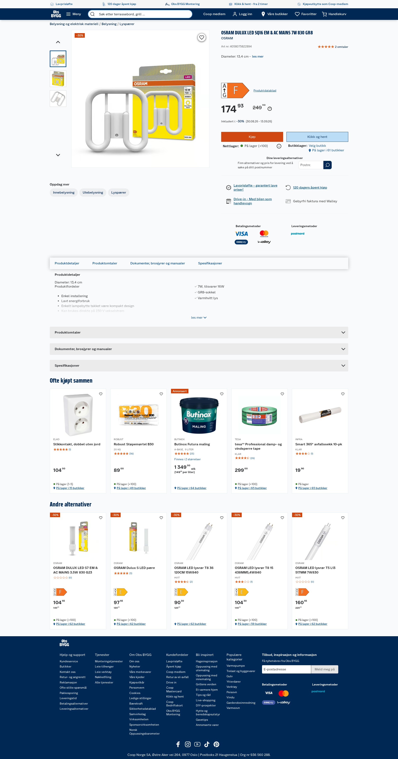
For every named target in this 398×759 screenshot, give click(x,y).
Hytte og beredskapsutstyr (208, 712)
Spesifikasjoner (210, 263)
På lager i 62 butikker (70, 623)
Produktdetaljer (67, 263)
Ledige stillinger (140, 698)
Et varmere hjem (207, 689)
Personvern (136, 687)
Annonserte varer (207, 724)
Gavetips (202, 719)
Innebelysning (63, 192)
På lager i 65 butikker (252, 488)
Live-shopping (205, 700)
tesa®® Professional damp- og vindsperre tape (258, 446)
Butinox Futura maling (192, 444)
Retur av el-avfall (177, 677)
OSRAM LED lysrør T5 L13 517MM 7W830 (315, 570)
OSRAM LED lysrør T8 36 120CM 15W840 (194, 570)
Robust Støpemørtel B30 (134, 444)
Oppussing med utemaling (206, 668)
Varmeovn (233, 708)
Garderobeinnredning (241, 702)
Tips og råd (203, 694)
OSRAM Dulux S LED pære (134, 568)
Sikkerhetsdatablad (142, 708)
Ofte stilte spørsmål (73, 687)
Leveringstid (68, 698)
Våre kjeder (136, 677)
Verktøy (232, 686)
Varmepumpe (236, 665)
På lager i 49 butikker (131, 488)
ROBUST (118, 439)
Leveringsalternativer (74, 708)
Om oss (134, 661)
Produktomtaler (104, 263)
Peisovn (232, 692)
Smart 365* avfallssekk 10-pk (318, 444)
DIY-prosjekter (206, 705)
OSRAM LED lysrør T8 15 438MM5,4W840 (254, 570)
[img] (78, 449)
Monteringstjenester (109, 661)
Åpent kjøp (173, 666)
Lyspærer (127, 24)
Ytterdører (234, 681)
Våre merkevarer (140, 671)
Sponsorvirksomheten (144, 724)
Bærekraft (136, 703)
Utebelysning (93, 192)
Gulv (230, 676)
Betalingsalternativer (74, 703)
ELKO (56, 439)
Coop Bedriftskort (174, 703)
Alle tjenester (104, 682)
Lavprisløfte (174, 661)
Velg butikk (317, 146)
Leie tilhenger (104, 666)
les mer (257, 56)
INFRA (298, 439)
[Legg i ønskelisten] (202, 37)
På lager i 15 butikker (70, 488)
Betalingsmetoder (248, 226)
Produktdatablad (265, 90)
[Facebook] (178, 744)
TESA (238, 439)
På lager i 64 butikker (191, 488)
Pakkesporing (69, 693)
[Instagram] (188, 744)
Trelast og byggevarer (241, 671)
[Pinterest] (216, 744)
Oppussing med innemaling (206, 677)
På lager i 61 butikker (328, 150)
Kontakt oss (67, 671)
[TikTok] (207, 744)
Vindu (230, 697)
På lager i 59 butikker (252, 623)
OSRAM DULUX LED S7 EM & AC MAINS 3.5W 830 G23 (75, 570)
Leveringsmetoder (304, 226)
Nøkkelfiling (103, 677)
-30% (240, 121)
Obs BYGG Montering (173, 712)
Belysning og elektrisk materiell (74, 24)
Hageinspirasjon (206, 661)
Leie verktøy (103, 671)
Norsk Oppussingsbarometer (144, 731)
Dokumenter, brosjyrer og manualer (157, 263)
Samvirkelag (137, 714)
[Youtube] (197, 744)
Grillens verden (206, 684)
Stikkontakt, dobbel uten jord (76, 444)
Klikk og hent (175, 696)
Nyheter (134, 666)
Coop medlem (176, 671)
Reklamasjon (68, 682)
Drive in (171, 682)
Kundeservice (69, 661)
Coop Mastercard (174, 689)
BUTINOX (179, 439)
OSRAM (227, 38)
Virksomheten (138, 719)
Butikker (65, 666)
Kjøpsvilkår (136, 682)
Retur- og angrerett (73, 677)
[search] (92, 14)
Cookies (134, 693)
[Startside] (56, 14)
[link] (333, 47)
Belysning (109, 24)
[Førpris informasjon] (270, 109)
